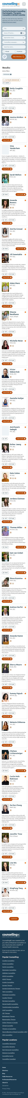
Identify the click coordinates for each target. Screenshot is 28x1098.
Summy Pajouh (16, 693)
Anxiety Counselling (8, 982)
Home (4, 1067)
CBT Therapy (6, 1013)
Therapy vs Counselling (9, 1029)
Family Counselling (7, 967)
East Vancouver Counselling (10, 1050)
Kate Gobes (15, 473)
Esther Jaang (15, 444)
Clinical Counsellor (7, 1026)
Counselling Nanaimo (8, 1047)
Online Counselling (7, 964)
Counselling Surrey (7, 1056)
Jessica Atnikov (16, 117)
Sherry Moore (16, 665)
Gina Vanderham (15, 147)
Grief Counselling (7, 1010)
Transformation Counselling (10, 1007)
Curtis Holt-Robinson (15, 777)
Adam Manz (15, 283)
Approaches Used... (9, 37)
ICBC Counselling (7, 1035)
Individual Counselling (8, 995)
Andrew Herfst (16, 607)
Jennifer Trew (16, 834)
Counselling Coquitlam (9, 1059)
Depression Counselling (9, 970)
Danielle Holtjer (17, 398)
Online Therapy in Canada (10, 1022)
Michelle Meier (16, 341)
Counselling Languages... (10, 42)
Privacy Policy (6, 1088)
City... (5, 28)
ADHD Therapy (6, 979)
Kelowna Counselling (8, 1053)
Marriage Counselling (8, 1001)
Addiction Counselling (8, 973)
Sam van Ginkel (16, 553)
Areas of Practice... (13, 33)
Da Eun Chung (16, 805)
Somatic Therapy (7, 985)
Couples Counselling (8, 961)
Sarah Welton (15, 175)
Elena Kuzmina (16, 578)
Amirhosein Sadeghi (15, 428)
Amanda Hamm (16, 636)
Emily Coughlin (16, 88)
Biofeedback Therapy (8, 1016)
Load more (14, 919)
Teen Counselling (7, 992)
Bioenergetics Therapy (9, 1019)
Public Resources (7, 1076)
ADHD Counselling (7, 976)
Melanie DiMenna (17, 722)
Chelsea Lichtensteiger (16, 752)
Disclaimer (5, 1085)
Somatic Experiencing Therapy (11, 988)
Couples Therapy (7, 998)
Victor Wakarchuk (15, 370)
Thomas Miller (16, 527)
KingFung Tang (16, 888)
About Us (5, 1082)
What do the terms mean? (9, 22)
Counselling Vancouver (9, 1043)
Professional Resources (9, 1079)
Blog (3, 1073)
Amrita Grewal (16, 229)
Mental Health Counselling (10, 1004)
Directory (5, 1070)
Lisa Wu (13, 863)
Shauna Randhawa (14, 313)
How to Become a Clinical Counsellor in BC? (14, 1032)
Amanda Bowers (13, 201)
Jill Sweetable (16, 254)
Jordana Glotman (17, 499)
